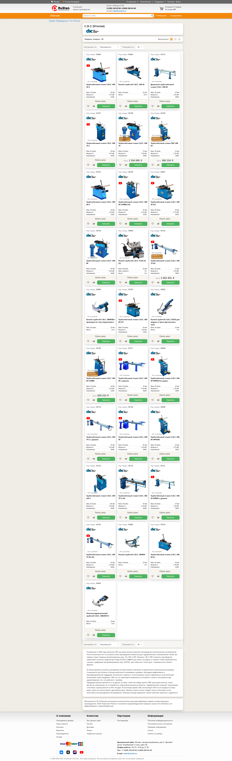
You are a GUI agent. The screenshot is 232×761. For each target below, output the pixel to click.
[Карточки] (175, 39)
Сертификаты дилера (64, 721)
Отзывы (59, 737)
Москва (57, 2)
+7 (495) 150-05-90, (129, 750)
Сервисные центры (94, 734)
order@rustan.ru (130, 753)
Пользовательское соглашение (160, 724)
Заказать (106, 106)
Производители (62, 734)
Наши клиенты (62, 724)
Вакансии (60, 730)
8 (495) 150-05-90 (114, 8)
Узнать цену (100, 101)
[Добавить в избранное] (88, 106)
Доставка (90, 727)
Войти (178, 2)
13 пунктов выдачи (72, 2)
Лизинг (89, 730)
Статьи (150, 730)
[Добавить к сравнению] (93, 106)
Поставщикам (122, 721)
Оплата (90, 724)
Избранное (162, 16)
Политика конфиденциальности (160, 721)
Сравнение (177, 16)
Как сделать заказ (94, 721)
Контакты (171, 2)
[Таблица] (179, 39)
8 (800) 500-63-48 (129, 8)
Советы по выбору (155, 734)
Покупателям (145, 2)
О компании (132, 2)
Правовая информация (157, 727)
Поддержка (159, 2)
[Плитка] (171, 39)
